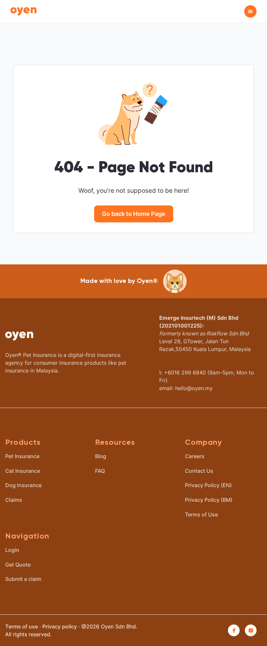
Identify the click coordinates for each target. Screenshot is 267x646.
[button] (250, 11)
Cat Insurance (22, 471)
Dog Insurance (23, 485)
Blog (100, 456)
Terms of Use (201, 514)
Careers (194, 456)
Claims (13, 500)
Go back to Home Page (133, 213)
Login (12, 550)
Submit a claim (23, 579)
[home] (23, 11)
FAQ (100, 471)
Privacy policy (59, 626)
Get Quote (18, 564)
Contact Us (199, 471)
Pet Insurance (22, 456)
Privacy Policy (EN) (208, 485)
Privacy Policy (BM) (208, 500)
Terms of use (21, 626)
